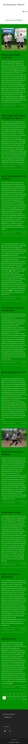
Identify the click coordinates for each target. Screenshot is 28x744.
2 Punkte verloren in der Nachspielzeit (12, 309)
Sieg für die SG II (9, 638)
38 (24, 698)
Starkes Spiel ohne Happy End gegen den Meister (13, 116)
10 (12, 698)
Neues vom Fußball (6, 52)
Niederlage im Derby (11, 512)
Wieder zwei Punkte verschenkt (10, 56)
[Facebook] (5, 731)
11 (16, 698)
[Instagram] (10, 731)
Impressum (14, 739)
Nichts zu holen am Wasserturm (10, 575)
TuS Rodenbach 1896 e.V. (14, 4)
